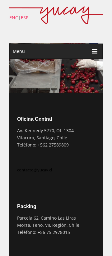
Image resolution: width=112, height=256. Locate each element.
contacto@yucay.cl (34, 170)
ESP (24, 18)
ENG (13, 18)
